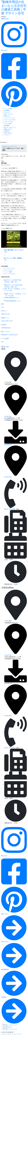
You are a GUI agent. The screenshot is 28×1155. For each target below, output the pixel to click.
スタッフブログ (8, 121)
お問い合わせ (8, 133)
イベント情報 (8, 108)
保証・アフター (8, 114)
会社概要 (6, 125)
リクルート (7, 135)
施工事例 (6, 110)
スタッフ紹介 (8, 123)
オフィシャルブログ (9, 120)
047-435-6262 (10, 509)
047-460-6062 (10, 747)
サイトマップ (17, 1034)
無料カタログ (8, 129)
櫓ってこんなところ (9, 127)
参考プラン (7, 116)
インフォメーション (9, 118)
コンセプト (7, 112)
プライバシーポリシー (7, 1034)
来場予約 (6, 131)
